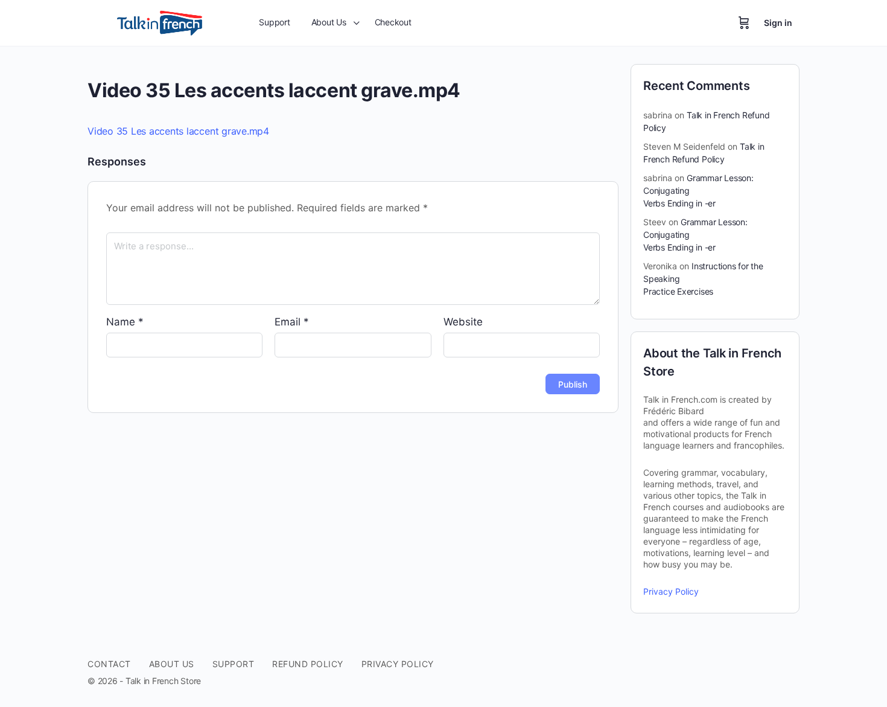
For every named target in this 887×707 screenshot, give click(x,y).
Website (463, 322)
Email (292, 322)
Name (125, 322)
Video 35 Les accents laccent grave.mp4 (178, 131)
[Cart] (744, 23)
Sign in (778, 23)
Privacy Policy (671, 591)
